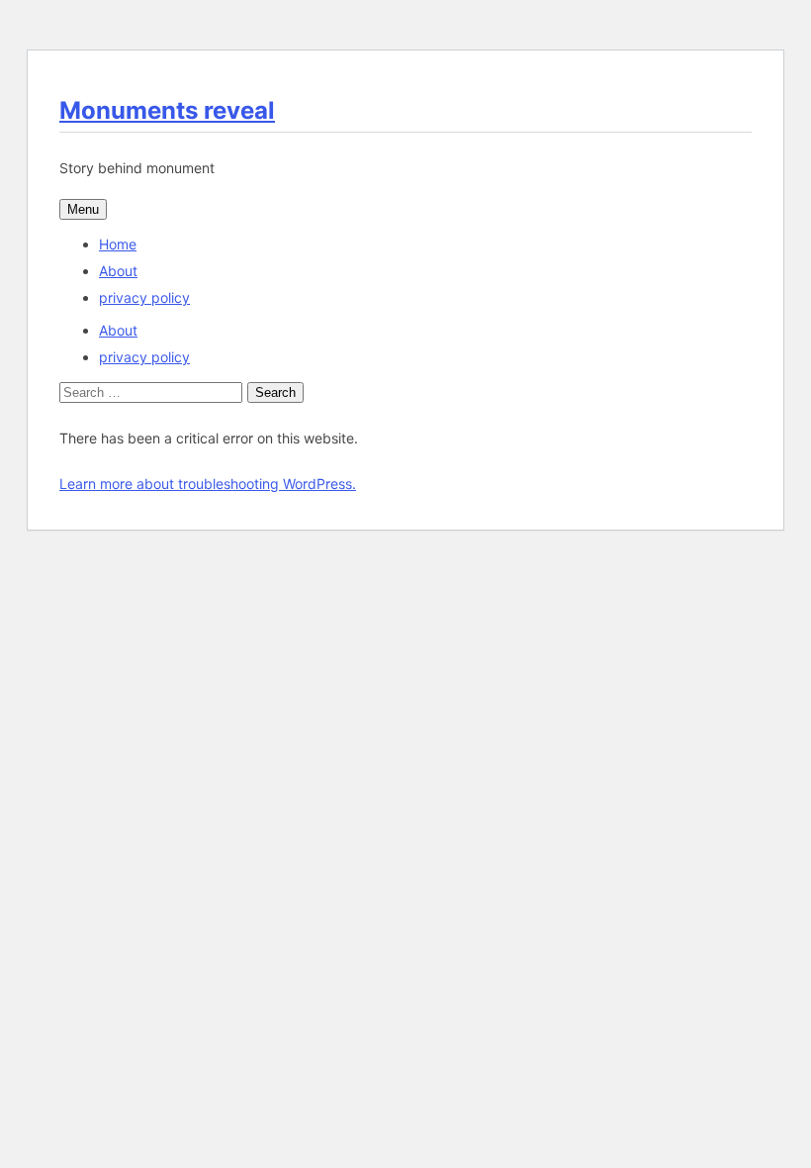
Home (117, 244)
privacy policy (144, 297)
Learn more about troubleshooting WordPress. (207, 483)
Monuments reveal (167, 110)
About (118, 270)
